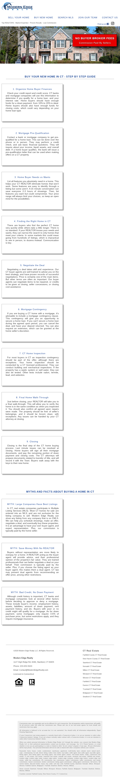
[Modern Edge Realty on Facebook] (104, 24)
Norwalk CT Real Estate (92, 666)
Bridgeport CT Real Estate (93, 693)
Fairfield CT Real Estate (92, 681)
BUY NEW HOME (43, 17)
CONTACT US (110, 17)
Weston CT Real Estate (92, 678)
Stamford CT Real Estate (92, 662)
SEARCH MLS (65, 17)
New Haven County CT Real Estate (96, 659)
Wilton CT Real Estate (91, 670)
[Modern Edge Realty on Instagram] (113, 24)
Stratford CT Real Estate (92, 697)
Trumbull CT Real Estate (92, 689)
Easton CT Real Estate (91, 685)
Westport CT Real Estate (92, 674)
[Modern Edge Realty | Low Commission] (19, 10)
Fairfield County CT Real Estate (95, 655)
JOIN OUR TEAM (87, 17)
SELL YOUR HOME (18, 17)
